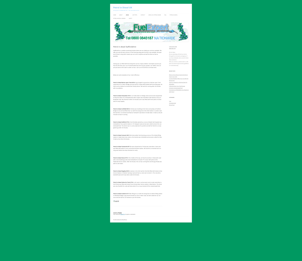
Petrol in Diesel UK (122, 7)
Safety (130, 18)
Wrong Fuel (171, 105)
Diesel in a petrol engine (154, 15)
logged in (122, 214)
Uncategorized (172, 103)
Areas (127, 15)
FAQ (165, 15)
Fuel (170, 101)
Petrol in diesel (174, 15)
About (120, 15)
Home (114, 15)
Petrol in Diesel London (119, 18)
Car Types (134, 15)
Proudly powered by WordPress (120, 219)
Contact (143, 15)
